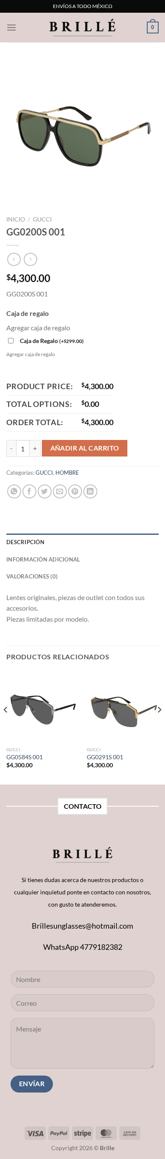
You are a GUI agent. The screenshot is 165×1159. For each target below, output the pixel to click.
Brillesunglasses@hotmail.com (82, 925)
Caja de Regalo (52, 340)
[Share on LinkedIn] (90, 491)
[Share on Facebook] (29, 491)
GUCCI (42, 219)
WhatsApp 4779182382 (82, 947)
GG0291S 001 (105, 757)
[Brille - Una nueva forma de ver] (82, 27)
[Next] (159, 726)
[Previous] (6, 726)
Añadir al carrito (84, 448)
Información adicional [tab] (43, 559)
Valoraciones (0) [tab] (32, 576)
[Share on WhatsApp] (14, 491)
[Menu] (11, 27)
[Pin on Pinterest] (75, 491)
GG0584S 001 (24, 757)
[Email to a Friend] (60, 491)
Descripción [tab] (25, 542)
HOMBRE (67, 472)
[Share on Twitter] (45, 491)
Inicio (15, 219)
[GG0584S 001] (42, 706)
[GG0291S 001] (123, 706)
